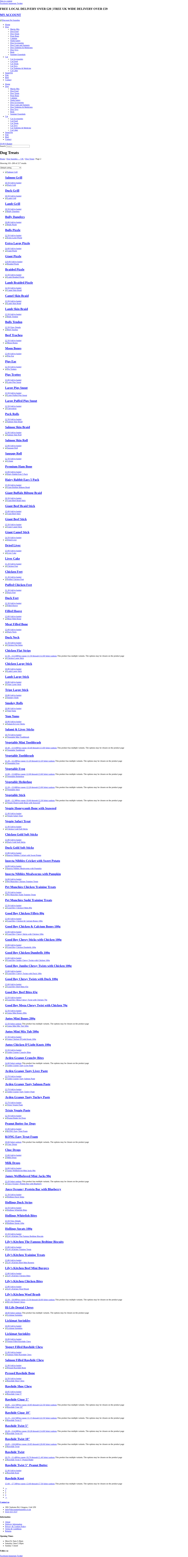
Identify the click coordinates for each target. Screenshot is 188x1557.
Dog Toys (14, 50)
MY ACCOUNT (10, 14)
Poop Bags (14, 36)
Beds (12, 52)
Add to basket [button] (15, 183)
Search (2, 146)
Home (7, 25)
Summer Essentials (17, 54)
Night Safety (15, 41)
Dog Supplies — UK (15, 159)
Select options (51, 656)
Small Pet (9, 73)
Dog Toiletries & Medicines (21, 48)
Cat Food (14, 61)
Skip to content (6, 1)
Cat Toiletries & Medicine (20, 68)
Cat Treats (14, 64)
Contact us (4, 1502)
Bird (7, 77)
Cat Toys (14, 66)
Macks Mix (14, 29)
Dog (7, 27)
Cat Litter (14, 71)
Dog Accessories (17, 43)
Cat (6, 57)
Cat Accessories (16, 59)
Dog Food (14, 31)
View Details (15, 327)
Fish (7, 75)
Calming (13, 38)
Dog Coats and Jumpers (20, 45)
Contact (8, 80)
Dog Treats (14, 34)
